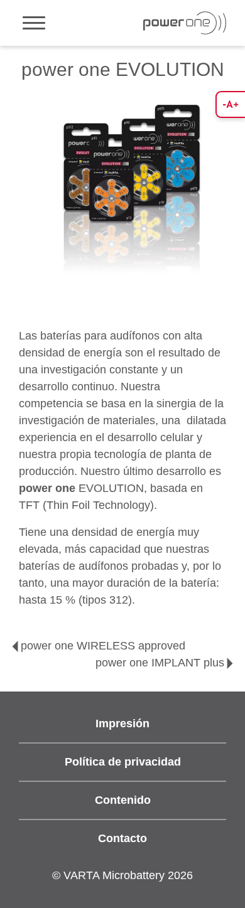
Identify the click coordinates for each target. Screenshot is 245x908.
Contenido (123, 800)
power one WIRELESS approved (103, 645)
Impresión (122, 723)
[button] (230, 104)
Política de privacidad (123, 762)
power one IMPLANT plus (159, 662)
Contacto (122, 838)
